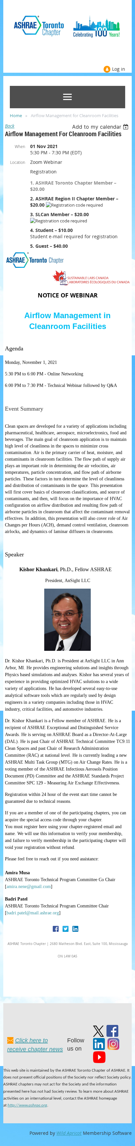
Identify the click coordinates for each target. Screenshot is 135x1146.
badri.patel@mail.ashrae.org (33, 912)
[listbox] (101, 127)
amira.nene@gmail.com (29, 886)
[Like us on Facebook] (112, 1035)
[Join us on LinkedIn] (99, 1048)
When (20, 146)
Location (17, 162)
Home (16, 115)
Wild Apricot (69, 1133)
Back (9, 126)
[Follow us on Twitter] (98, 1035)
